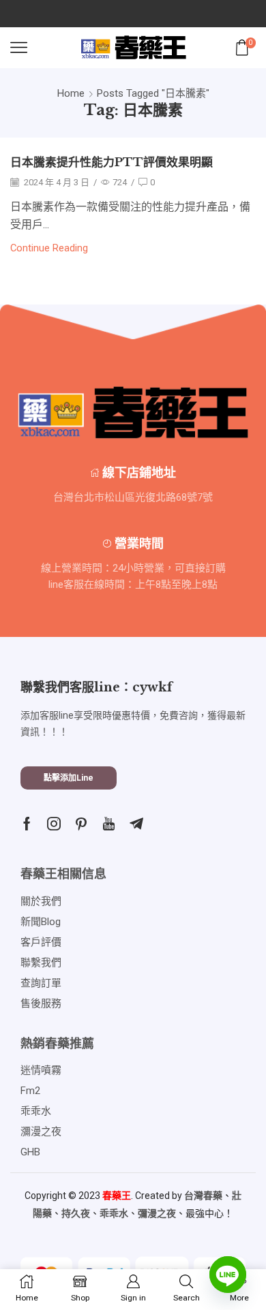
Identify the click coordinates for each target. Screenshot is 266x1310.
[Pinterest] (81, 823)
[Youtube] (109, 823)
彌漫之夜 (157, 1213)
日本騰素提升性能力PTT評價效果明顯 (111, 162)
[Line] (227, 1274)
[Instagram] (54, 823)
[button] (68, 778)
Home (71, 93)
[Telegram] (136, 823)
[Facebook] (26, 823)
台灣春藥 (203, 1195)
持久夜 (75, 1213)
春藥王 (116, 1195)
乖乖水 (114, 1213)
